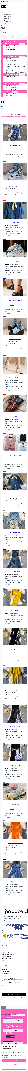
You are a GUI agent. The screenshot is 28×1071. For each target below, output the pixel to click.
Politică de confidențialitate (8, 954)
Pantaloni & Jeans (11, 64)
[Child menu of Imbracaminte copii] (22, 75)
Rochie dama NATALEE (15, 881)
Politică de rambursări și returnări (9, 976)
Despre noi (7, 16)
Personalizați (14, 1064)
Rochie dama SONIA (15, 571)
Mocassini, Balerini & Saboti (13, 51)
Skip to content (4, 1)
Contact (7, 18)
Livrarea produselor (6, 975)
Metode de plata (5, 971)
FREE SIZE (22, 116)
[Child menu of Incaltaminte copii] (22, 83)
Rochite (8, 80)
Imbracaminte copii (8, 1041)
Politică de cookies (6, 952)
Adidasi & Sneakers (11, 85)
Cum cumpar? (5, 973)
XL (13, 116)
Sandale (8, 47)
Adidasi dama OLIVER (15, 804)
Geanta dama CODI (15, 416)
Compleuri (9, 62)
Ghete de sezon (10, 49)
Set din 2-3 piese (10, 76)
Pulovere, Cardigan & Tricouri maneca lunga (16, 67)
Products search (9, 21)
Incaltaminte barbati (11, 93)
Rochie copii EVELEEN (15, 494)
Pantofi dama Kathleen (15, 377)
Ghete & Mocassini (11, 87)
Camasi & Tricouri (11, 60)
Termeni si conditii (6, 951)
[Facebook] (2, 29)
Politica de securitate (6, 956)
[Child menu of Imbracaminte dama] (22, 56)
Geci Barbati (9, 95)
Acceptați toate (14, 1060)
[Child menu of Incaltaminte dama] (22, 44)
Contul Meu (7, 14)
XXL (17, 116)
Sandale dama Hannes (15, 183)
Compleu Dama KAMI (15, 145)
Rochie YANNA (15, 222)
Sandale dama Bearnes (15, 339)
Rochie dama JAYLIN (15, 726)
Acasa (6, 12)
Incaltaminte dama (8, 1018)
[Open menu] (2, 109)
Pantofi (8, 53)
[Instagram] (4, 29)
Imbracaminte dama (8, 1028)
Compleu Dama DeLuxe (15, 610)
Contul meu (4, 969)
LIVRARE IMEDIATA (9, 41)
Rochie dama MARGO (15, 532)
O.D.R (3, 978)
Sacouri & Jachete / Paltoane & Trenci (16, 72)
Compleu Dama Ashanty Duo (15, 843)
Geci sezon (9, 78)
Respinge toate (14, 1068)
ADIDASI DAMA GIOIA (15, 261)
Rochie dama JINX (15, 765)
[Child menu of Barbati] (15, 92)
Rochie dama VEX (15, 649)
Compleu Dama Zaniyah (15, 688)
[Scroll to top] (2, 1007)
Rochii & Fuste (10, 70)
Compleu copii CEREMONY (15, 455)
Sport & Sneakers (11, 45)
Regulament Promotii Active (8, 958)
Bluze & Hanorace (11, 58)
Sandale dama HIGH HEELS (15, 300)
